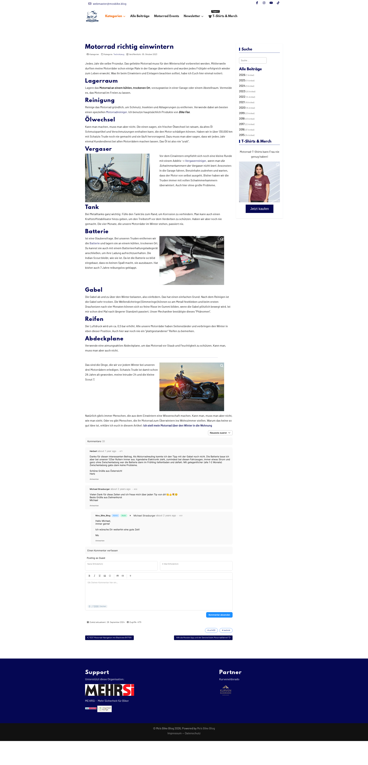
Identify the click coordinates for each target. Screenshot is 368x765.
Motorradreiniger (116, 112)
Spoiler (130, 576)
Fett (89, 576)
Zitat (105, 576)
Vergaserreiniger (195, 160)
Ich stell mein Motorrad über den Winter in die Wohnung (177, 425)
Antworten (94, 479)
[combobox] (253, 60)
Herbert (93, 451)
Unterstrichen (99, 576)
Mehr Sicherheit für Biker (113, 700)
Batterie (95, 243)
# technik (226, 630)
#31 (181, 516)
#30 (135, 489)
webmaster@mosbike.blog (109, 3)
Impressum (174, 733)
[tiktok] (278, 3)
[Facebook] (257, 3)
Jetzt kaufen (259, 209)
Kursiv (94, 576)
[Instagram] (264, 3)
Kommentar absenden (219, 615)
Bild (117, 576)
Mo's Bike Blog (206, 728)
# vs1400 (211, 630)
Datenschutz (193, 733)
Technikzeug (118, 54)
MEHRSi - (91, 700)
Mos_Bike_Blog (102, 515)
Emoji (110, 576)
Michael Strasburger (100, 489)
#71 (121, 451)
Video (122, 576)
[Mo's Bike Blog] (92, 16)
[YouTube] (271, 3)
